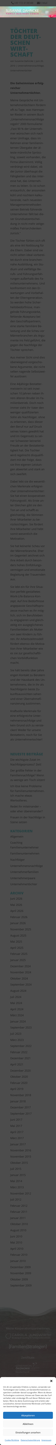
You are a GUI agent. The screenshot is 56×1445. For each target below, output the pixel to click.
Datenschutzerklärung (30, 1440)
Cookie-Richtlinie (12, 1440)
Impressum (46, 1440)
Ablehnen (28, 1423)
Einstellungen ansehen (28, 1432)
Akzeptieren (28, 1415)
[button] (51, 1380)
